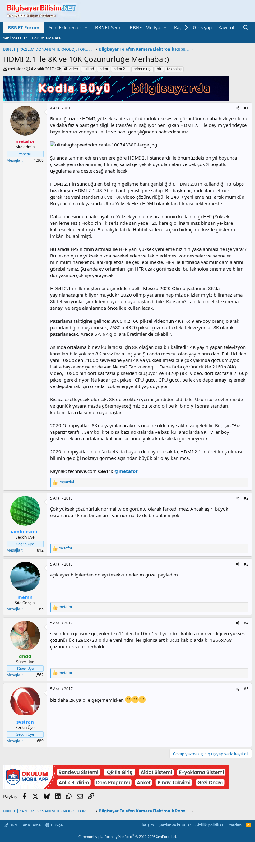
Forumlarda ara (46, 38)
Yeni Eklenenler (65, 27)
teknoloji (174, 69)
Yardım (235, 825)
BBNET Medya (145, 27)
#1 (246, 108)
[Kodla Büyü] (116, 99)
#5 (246, 689)
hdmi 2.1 (120, 69)
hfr (159, 69)
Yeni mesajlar (15, 38)
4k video (71, 69)
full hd (88, 69)
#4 (246, 623)
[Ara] (246, 27)
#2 (246, 498)
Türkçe (56, 825)
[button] (86, 27)
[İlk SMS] (116, 787)
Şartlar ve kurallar (175, 825)
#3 (246, 564)
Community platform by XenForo (127, 836)
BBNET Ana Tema (24, 825)
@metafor (126, 471)
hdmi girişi (142, 69)
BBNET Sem (107, 27)
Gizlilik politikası (209, 825)
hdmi (103, 69)
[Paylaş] (238, 108)
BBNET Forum (23, 27)
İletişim (147, 825)
